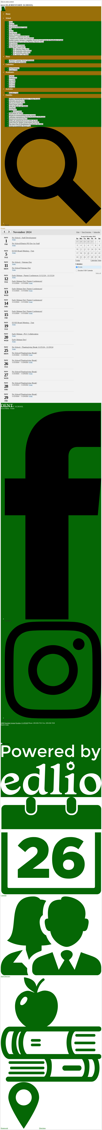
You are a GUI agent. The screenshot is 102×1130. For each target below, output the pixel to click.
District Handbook (14, 35)
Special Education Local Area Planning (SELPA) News (26, 42)
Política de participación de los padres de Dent (23, 120)
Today (77, 260)
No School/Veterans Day (21, 268)
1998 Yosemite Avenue (8, 723)
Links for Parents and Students (18, 106)
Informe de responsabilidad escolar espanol (22, 115)
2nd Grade (12, 81)
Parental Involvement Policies (18, 119)
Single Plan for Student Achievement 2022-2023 (24, 122)
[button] (53, 19)
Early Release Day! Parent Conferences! (27, 281)
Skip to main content (7, 2)
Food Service (13, 33)
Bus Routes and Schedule (17, 45)
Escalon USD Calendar (85, 270)
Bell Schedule (13, 44)
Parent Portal (13, 110)
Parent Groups (17, 111)
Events (80, 267)
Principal (11, 24)
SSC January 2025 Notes (21, 54)
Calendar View (96, 260)
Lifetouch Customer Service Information (21, 60)
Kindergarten (13, 78)
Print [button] (77, 232)
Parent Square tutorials (16, 104)
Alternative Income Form (17, 101)
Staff (10, 29)
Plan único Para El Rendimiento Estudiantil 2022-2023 (26, 124)
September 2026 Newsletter (17, 62)
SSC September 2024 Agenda (22, 51)
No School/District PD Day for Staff (26, 243)
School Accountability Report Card (20, 126)
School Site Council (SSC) (17, 47)
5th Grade (12, 87)
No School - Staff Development (24, 238)
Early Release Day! (19, 340)
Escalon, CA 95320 (22, 723)
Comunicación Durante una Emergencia (21, 38)
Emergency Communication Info (19, 36)
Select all (98, 273)
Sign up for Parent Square (17, 102)
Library (11, 31)
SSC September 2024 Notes (21, 53)
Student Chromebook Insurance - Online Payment (24, 99)
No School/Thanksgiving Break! (24, 353)
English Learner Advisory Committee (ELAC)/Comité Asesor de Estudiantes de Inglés (36, 40)
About (11, 22)
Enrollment (12, 108)
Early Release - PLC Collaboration (25, 334)
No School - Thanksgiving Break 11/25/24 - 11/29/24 (32, 347)
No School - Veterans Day (22, 262)
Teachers (11, 76)
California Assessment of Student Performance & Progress (27, 117)
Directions (42, 1128)
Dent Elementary (14, 68)
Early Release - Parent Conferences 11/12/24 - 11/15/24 (33, 275)
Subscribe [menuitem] (97, 232)
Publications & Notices (16, 113)
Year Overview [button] (86, 232)
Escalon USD (13, 70)
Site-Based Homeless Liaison (18, 27)
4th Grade (12, 85)
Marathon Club (13, 93)
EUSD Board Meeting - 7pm (23, 251)
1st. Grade (12, 80)
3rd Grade (12, 83)
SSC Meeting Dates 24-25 (21, 49)
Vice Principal (13, 26)
